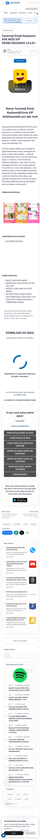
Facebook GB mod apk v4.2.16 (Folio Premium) (16, 587)
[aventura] (26, 756)
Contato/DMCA (15, 806)
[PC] (35, 12)
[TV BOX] (30, 12)
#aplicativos (6, 506)
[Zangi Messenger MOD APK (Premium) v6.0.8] (32, 532)
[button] (37, 2)
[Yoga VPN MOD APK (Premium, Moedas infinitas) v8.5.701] (32, 602)
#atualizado (16, 506)
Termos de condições (12, 803)
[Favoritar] (31, 51)
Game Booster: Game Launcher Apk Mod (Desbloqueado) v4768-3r (16, 546)
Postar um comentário (20, 623)
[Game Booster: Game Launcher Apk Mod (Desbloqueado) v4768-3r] (32, 546)
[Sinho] (9, 49)
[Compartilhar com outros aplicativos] (27, 515)
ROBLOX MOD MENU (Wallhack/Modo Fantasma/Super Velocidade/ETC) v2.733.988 (21, 762)
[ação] (19, 707)
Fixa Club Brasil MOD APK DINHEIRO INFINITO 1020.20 (19, 690)
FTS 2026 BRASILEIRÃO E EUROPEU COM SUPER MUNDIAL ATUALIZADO (20, 701)
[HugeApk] (13, 814)
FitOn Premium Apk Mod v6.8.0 (16, 574)
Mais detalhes (30, 833)
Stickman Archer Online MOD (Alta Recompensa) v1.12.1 (21, 751)
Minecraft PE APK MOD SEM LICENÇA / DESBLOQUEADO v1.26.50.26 (19, 712)
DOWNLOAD (20, 61)
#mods (25, 506)
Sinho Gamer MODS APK (21, 801)
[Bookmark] (33, 2)
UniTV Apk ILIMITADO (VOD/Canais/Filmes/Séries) (19, 723)
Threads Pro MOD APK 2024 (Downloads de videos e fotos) (16, 561)
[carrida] (19, 686)
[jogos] (23, 686)
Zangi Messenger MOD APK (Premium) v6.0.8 (15, 531)
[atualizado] (27, 667)
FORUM (12, 318)
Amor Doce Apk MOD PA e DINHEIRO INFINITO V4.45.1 (18, 742)
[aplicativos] (20, 667)
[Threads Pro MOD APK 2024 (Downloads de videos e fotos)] (32, 562)
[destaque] (26, 695)
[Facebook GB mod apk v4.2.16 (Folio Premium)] (32, 588)
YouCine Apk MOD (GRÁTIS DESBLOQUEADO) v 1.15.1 (18, 681)
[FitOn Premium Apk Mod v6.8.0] (32, 576)
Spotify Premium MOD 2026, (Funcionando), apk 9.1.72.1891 (19, 671)
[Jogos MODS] (13, 12)
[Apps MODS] (22, 12)
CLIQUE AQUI (28, 20)
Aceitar (14, 833)
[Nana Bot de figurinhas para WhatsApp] (22, 814)
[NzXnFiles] (27, 814)
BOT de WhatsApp (15, 22)
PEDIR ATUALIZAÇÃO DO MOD (20, 415)
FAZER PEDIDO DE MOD (20, 420)
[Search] (30, 2)
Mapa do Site (25, 806)
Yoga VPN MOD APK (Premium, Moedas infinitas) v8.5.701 (16, 601)
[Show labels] (12, 786)
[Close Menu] (35, 21)
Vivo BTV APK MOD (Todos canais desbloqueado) (21, 732)
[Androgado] (17, 814)
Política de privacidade (26, 803)
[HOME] (6, 12)
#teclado (33, 506)
